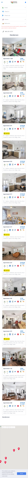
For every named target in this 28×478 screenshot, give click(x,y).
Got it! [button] (21, 473)
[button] (5, 462)
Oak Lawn (15, 342)
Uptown (15, 67)
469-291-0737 (8, 31)
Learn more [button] (4, 475)
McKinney (10, 342)
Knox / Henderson (10, 67)
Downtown (12, 65)
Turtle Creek (20, 342)
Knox (4, 67)
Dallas (4, 68)
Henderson (17, 65)
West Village (20, 67)
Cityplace (7, 65)
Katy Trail (22, 65)
